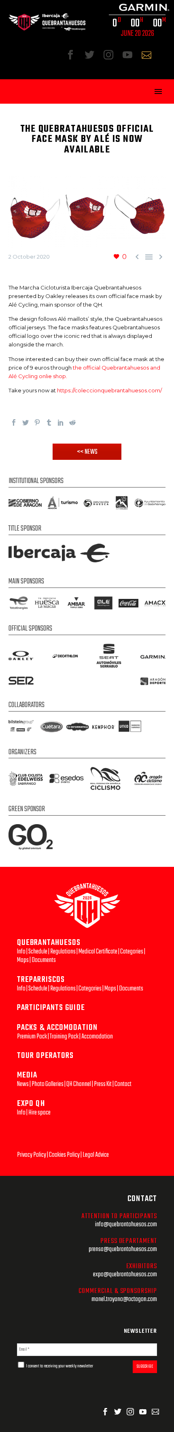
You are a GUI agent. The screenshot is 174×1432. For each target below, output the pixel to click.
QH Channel (78, 1084)
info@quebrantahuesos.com (126, 1224)
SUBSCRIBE (145, 1366)
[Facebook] (14, 422)
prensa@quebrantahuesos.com (123, 1249)
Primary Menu (158, 91)
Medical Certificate (98, 951)
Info (21, 951)
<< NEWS (87, 452)
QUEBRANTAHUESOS (49, 942)
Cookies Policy (64, 1154)
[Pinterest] (37, 422)
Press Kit (103, 1084)
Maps (23, 960)
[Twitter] (25, 422)
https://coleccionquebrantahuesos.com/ (109, 390)
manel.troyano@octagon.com (124, 1299)
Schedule (37, 951)
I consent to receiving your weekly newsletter (59, 1366)
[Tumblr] (49, 422)
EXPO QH (31, 1103)
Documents (44, 960)
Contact (123, 1084)
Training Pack (64, 1036)
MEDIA (27, 1075)
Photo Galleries (48, 1084)
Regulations (63, 951)
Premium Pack (32, 1036)
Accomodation (97, 1036)
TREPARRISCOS (41, 979)
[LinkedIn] (60, 422)
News (23, 1084)
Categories (131, 951)
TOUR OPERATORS (45, 1055)
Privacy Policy (31, 1154)
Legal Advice (96, 1154)
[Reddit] (72, 422)
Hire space (39, 1112)
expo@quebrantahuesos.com (125, 1274)
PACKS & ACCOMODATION (57, 1027)
